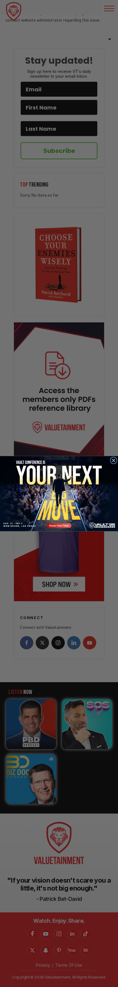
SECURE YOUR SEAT (59, 493)
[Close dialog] (113, 460)
